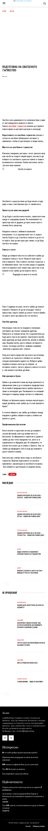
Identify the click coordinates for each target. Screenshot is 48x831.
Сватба (12, 474)
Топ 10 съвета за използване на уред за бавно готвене (31, 643)
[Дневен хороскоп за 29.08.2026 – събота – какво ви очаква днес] (8, 495)
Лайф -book (22, 679)
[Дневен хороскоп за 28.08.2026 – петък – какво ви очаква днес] (8, 514)
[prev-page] (3, 583)
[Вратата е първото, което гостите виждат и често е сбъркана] (8, 570)
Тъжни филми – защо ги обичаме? (30, 681)
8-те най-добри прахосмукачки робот (20, 752)
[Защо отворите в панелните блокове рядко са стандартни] (8, 552)
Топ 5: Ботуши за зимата (13, 768)
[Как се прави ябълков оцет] (8, 661)
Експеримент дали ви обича (15, 773)
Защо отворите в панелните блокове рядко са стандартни (29, 553)
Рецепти (20, 640)
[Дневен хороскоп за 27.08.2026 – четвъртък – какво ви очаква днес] (8, 533)
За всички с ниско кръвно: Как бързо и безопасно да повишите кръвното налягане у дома (29, 625)
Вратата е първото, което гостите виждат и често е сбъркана (29, 571)
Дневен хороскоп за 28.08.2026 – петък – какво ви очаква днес (29, 515)
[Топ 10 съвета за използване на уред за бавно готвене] (8, 643)
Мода (12, 11)
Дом (19, 549)
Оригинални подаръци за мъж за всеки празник (20, 758)
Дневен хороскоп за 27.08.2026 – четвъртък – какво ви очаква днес (30, 534)
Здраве (20, 620)
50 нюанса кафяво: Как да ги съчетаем (20, 764)
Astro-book (22, 492)
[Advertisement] (24, 38)
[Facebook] (4, 738)
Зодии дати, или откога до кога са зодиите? (30, 606)
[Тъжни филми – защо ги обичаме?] (8, 680)
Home (4, 11)
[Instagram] (11, 738)
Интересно (21, 602)
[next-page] (7, 583)
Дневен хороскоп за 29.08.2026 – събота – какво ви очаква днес (29, 496)
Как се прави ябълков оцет (27, 662)
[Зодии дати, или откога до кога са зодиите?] (8, 605)
